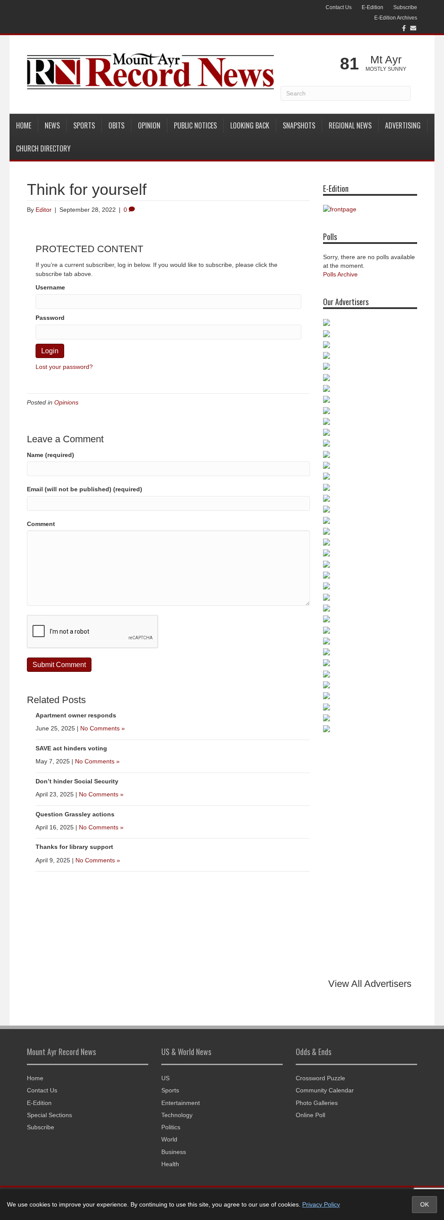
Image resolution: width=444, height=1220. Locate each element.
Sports (84, 125)
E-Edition (372, 7)
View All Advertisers (369, 983)
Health (170, 1164)
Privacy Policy (321, 1204)
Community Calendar (325, 1090)
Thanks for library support (74, 846)
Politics (170, 1127)
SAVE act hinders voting (71, 748)
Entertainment (180, 1102)
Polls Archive (340, 274)
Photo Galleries (317, 1102)
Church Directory (43, 148)
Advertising (403, 125)
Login (50, 351)
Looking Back (249, 125)
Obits (116, 125)
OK (424, 1204)
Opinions (66, 402)
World (169, 1139)
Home (23, 125)
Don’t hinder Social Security (77, 781)
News (52, 125)
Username (50, 287)
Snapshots (299, 125)
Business (173, 1151)
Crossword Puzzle (320, 1078)
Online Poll (310, 1114)
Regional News (350, 125)
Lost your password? (64, 366)
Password (50, 317)
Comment (41, 523)
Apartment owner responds (76, 715)
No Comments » (102, 728)
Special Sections (49, 1114)
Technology (177, 1114)
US (165, 1078)
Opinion (149, 125)
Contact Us (339, 7)
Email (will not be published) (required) (84, 489)
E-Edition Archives (395, 18)
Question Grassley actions (75, 814)
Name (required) (50, 454)
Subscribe (405, 7)
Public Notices (195, 125)
